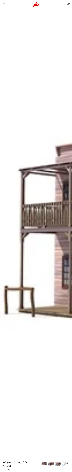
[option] (44, 464)
